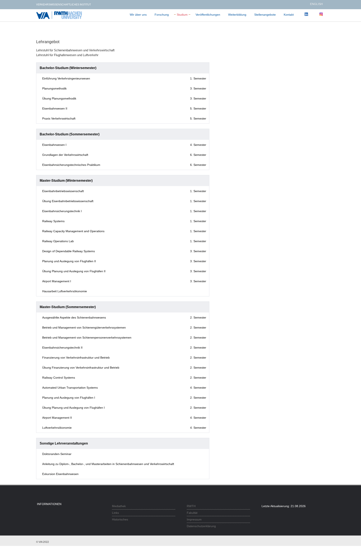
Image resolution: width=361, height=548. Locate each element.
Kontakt (289, 14)
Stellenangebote (265, 14)
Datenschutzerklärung (201, 526)
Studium (182, 14)
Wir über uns (138, 14)
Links (115, 512)
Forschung (162, 14)
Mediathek (119, 506)
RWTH (191, 506)
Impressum (194, 519)
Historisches (120, 519)
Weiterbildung (237, 14)
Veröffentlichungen (208, 14)
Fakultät (192, 512)
